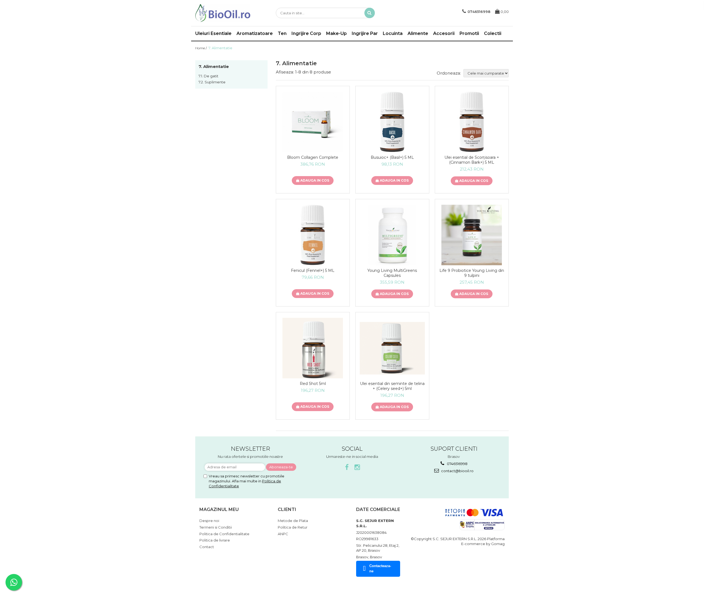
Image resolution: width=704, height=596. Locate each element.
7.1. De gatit (208, 76)
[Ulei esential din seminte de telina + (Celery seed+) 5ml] (392, 348)
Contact (206, 547)
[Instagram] (357, 467)
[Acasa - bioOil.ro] (222, 13)
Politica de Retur (292, 527)
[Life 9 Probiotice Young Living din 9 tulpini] (471, 235)
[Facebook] (347, 467)
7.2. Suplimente (212, 82)
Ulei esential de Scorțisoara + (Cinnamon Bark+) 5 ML (471, 160)
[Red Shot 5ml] (312, 348)
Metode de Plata (293, 520)
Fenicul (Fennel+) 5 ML (312, 270)
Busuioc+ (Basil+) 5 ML (392, 157)
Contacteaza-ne (380, 568)
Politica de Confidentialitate (224, 534)
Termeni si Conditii (215, 527)
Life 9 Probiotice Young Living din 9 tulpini (471, 273)
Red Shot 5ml (313, 383)
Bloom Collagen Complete (312, 157)
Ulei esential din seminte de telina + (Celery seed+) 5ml (392, 386)
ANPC (283, 534)
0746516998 (457, 463)
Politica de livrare (214, 540)
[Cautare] (369, 13)
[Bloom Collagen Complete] (312, 122)
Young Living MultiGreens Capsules (392, 273)
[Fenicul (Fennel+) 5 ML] (312, 235)
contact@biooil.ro (457, 471)
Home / (201, 48)
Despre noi (209, 520)
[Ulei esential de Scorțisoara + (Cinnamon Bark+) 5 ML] (471, 122)
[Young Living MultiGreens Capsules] (392, 235)
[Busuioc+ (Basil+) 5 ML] (392, 122)
